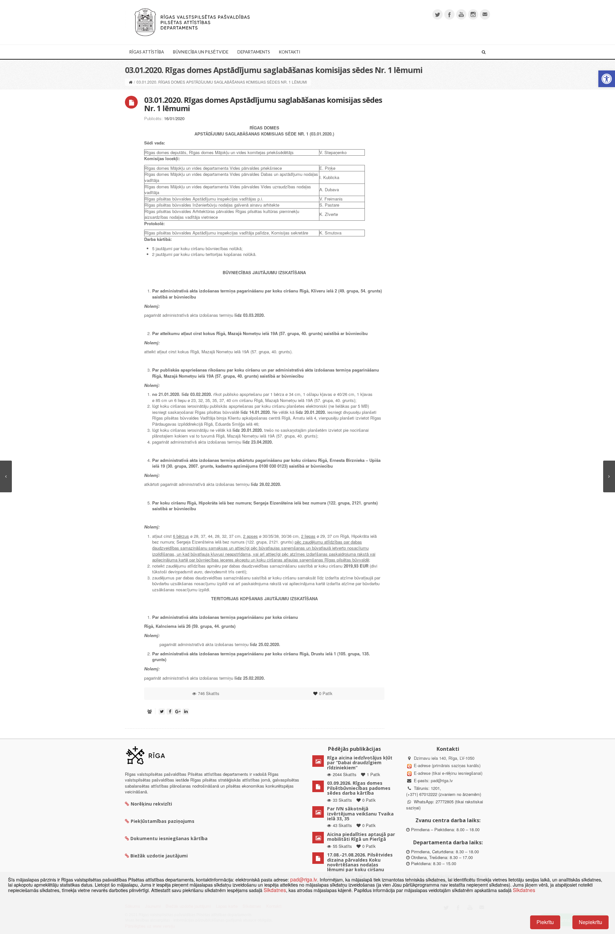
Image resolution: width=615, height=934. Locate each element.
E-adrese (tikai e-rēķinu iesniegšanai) (447, 773)
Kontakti (289, 51)
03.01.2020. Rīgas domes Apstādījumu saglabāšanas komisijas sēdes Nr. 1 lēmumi (263, 103)
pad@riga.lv (442, 780)
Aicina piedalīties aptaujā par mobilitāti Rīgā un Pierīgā (361, 836)
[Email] (485, 14)
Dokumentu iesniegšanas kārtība (169, 838)
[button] (606, 78)
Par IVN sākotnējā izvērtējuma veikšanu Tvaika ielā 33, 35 (360, 814)
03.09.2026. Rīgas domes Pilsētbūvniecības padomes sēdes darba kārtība (358, 788)
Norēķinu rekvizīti (151, 804)
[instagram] (473, 14)
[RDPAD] (192, 22)
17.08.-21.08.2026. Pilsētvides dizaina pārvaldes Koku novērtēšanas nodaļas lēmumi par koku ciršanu (360, 862)
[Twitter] (437, 14)
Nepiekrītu (590, 922)
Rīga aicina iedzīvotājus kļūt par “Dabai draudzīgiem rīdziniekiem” (359, 763)
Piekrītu (545, 922)
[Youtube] (461, 14)
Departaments (253, 51)
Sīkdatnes (275, 889)
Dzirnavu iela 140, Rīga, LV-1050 (444, 758)
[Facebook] (449, 14)
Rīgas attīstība (146, 51)
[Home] (130, 82)
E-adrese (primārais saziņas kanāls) (447, 765)
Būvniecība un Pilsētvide (200, 51)
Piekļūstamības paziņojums (162, 821)
